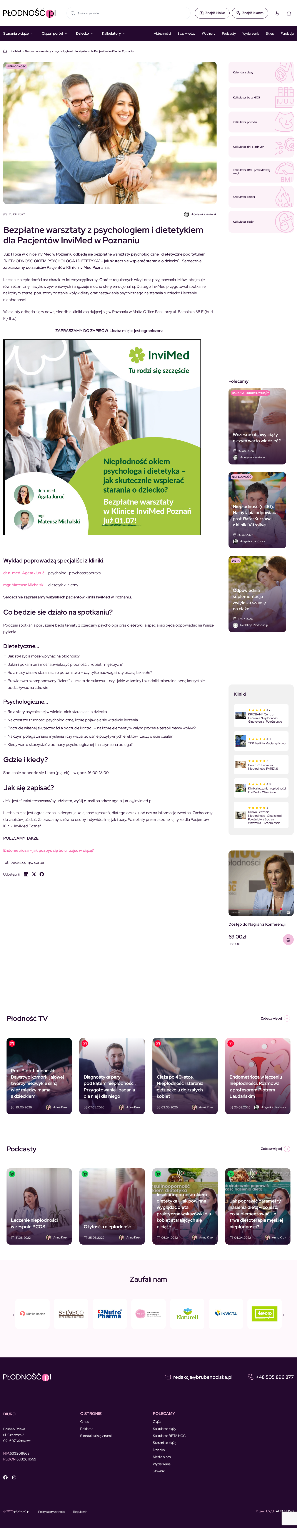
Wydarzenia (250, 33)
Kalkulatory (111, 33)
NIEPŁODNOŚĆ (16, 66)
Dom (5, 51)
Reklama (86, 1428)
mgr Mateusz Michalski (23, 584)
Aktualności (162, 33)
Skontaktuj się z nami (96, 1435)
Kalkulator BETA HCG (169, 1435)
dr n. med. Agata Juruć (23, 572)
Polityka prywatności (51, 1512)
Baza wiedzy (186, 33)
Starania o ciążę (16, 33)
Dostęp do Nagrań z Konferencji (257, 924)
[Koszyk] (289, 13)
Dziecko (82, 33)
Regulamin (80, 1512)
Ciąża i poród (52, 33)
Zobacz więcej (271, 1018)
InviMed (16, 51)
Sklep (270, 33)
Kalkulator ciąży (164, 1428)
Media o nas (162, 1457)
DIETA (236, 560)
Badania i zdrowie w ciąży (250, 393)
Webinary (208, 33)
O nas (84, 1421)
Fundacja (287, 33)
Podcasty (229, 33)
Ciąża (157, 1421)
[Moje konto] (277, 13)
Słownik (159, 1471)
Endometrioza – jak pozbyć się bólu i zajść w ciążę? (48, 850)
